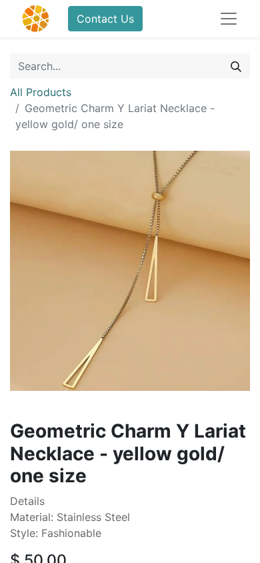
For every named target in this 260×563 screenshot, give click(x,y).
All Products (40, 92)
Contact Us (105, 18)
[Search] (236, 66)
